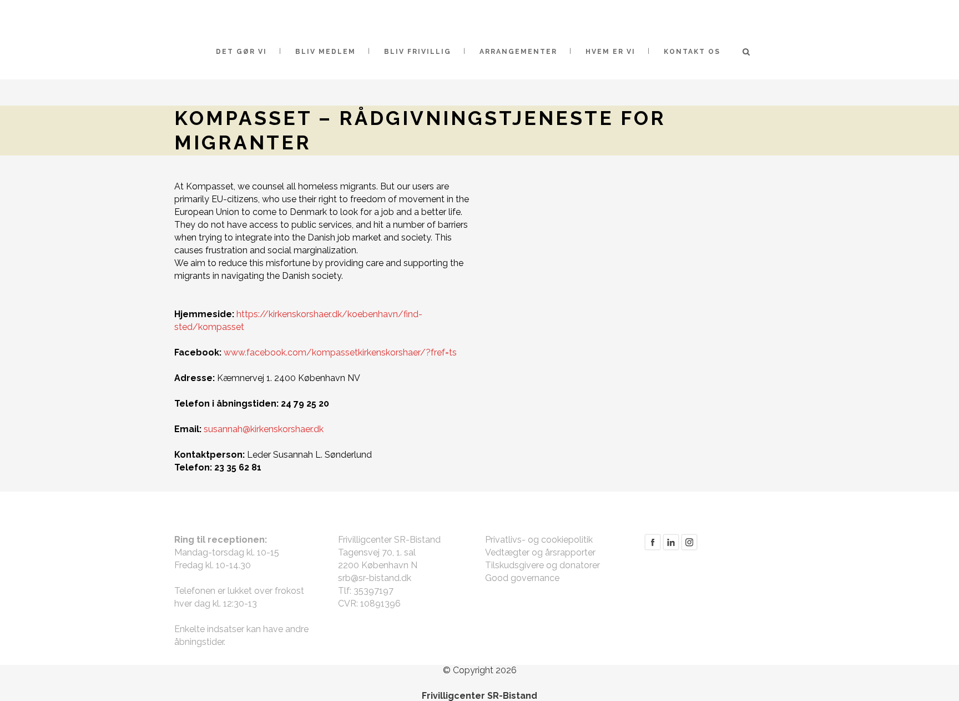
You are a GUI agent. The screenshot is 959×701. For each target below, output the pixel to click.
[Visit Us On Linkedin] (671, 548)
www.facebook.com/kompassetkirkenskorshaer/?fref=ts (340, 352)
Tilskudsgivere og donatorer (542, 565)
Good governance (522, 578)
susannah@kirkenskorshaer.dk (264, 429)
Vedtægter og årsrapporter (540, 552)
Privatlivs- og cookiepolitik (539, 539)
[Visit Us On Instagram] (689, 548)
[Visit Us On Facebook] (652, 548)
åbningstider (199, 642)
